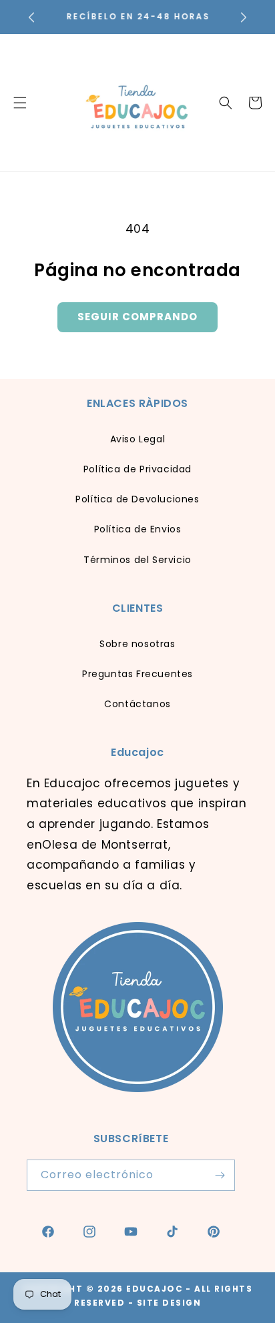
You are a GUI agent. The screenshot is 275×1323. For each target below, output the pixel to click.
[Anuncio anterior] (31, 17)
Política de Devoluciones (137, 499)
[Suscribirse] (219, 1175)
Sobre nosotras (137, 643)
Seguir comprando (137, 317)
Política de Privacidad (137, 469)
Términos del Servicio (137, 559)
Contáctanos (137, 704)
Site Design (169, 1302)
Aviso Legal (138, 439)
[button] (225, 102)
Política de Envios (138, 529)
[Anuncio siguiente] (243, 17)
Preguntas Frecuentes (137, 674)
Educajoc (154, 1288)
